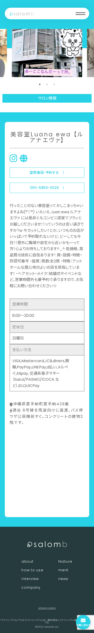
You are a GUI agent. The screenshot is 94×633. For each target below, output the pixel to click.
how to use (32, 570)
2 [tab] (47, 84)
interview (30, 578)
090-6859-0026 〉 (47, 187)
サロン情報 (47, 98)
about (27, 561)
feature (65, 561)
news (63, 578)
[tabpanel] (47, 53)
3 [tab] (54, 84)
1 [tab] (39, 84)
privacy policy (47, 608)
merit (63, 570)
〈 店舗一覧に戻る (26, 505)
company (30, 587)
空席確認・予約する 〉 (47, 172)
